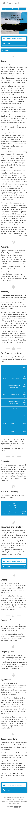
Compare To (15, 8)
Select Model (9, 8)
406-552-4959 (19, 799)
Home (4, 8)
